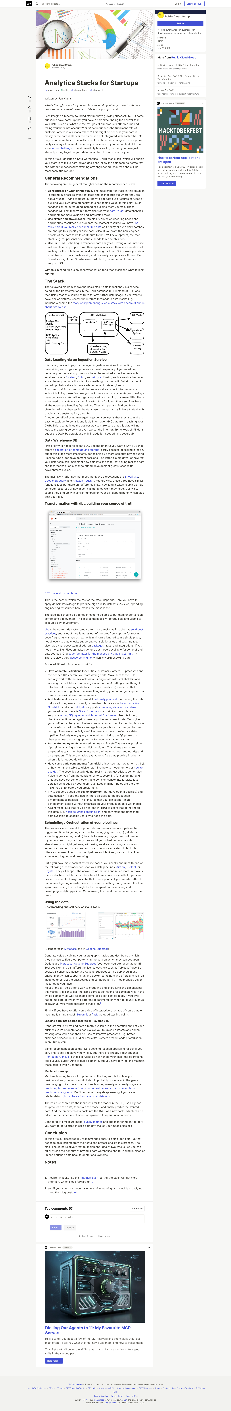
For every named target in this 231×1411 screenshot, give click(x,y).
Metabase (70, 948)
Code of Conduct (86, 1236)
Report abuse (104, 1236)
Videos (60, 1388)
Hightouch (51, 1056)
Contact (166, 1388)
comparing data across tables (117, 707)
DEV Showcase (145, 1388)
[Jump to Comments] (29, 109)
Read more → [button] (54, 1361)
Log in (178, 3)
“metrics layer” (89, 1177)
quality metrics (93, 1121)
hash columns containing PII (83, 811)
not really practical (105, 699)
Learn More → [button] (167, 183)
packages (98, 645)
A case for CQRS (178, 92)
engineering (52, 90)
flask (95, 1014)
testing (65, 90)
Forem (84, 1400)
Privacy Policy (117, 1396)
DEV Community (75, 1384)
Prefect (131, 867)
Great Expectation (90, 711)
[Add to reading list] (29, 119)
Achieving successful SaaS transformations (179, 67)
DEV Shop (200, 1388)
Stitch (81, 377)
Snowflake (131, 476)
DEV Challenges (39, 1388)
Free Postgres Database (182, 1388)
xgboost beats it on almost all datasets (85, 1096)
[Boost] (29, 129)
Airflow (120, 867)
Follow (180, 23)
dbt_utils (81, 707)
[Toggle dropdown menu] (149, 1247)
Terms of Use (132, 1396)
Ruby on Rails (110, 1402)
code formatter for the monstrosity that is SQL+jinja (100, 653)
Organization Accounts (126, 1388)
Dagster (49, 871)
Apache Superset (97, 948)
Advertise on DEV (106, 1388)
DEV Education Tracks (75, 1388)
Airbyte (96, 377)
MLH (115, 1392)
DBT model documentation (61, 593)
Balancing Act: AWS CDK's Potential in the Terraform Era (178, 79)
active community (81, 657)
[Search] (37, 3)
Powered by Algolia (114, 4)
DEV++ (52, 1388)
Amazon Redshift (83, 480)
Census (64, 1056)
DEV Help (92, 1388)
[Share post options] (29, 138)
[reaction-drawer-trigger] (29, 98)
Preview (70, 1227)
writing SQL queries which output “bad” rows (88, 715)
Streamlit (82, 1014)
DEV (125, 1400)
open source (98, 1400)
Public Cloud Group (62, 65)
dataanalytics (97, 90)
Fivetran (71, 377)
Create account (194, 3)
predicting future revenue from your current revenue (78, 1088)
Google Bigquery (55, 480)
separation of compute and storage (77, 449)
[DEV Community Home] (28, 3)
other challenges (62, 148)
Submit (55, 1227)
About (157, 1388)
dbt (47, 629)
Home (27, 1388)
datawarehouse (79, 90)
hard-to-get (117, 211)
